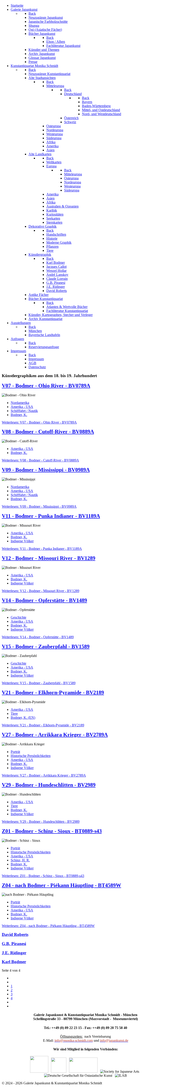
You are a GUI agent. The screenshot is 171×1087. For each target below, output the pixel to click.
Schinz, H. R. (20, 860)
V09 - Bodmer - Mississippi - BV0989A (46, 470)
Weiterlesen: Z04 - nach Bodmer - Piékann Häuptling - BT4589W (48, 926)
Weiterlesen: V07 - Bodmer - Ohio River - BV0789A (39, 422)
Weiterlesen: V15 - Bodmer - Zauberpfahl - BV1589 (38, 683)
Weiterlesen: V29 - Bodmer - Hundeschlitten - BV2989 (40, 821)
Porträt (15, 752)
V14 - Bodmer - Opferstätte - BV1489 (44, 600)
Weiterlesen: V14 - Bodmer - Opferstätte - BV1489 (38, 637)
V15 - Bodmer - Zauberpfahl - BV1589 (46, 646)
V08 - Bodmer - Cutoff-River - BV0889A (48, 431)
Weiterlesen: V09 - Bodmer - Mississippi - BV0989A (39, 506)
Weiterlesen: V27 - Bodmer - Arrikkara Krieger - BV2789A (44, 775)
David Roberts (15, 934)
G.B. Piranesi (14, 943)
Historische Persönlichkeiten (31, 756)
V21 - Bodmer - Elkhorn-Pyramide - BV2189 (53, 692)
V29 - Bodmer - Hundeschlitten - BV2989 (49, 785)
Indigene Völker (22, 541)
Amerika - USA (22, 407)
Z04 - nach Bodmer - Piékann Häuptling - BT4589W (61, 885)
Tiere (14, 713)
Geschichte (18, 617)
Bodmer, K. (19, 415)
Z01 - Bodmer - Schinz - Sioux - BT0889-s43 (52, 831)
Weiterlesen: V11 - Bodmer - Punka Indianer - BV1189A (42, 549)
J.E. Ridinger (14, 952)
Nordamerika (20, 403)
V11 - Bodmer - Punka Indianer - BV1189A (51, 516)
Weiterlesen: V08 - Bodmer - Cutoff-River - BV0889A (40, 460)
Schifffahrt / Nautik (24, 411)
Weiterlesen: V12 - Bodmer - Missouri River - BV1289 (40, 591)
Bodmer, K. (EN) (23, 717)
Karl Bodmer (14, 961)
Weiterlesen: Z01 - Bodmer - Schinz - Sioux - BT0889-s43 (43, 876)
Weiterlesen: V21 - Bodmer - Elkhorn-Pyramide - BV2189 (43, 725)
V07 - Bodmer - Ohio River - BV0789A (46, 386)
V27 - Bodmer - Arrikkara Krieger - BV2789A (55, 735)
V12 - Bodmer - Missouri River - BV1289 (48, 558)
